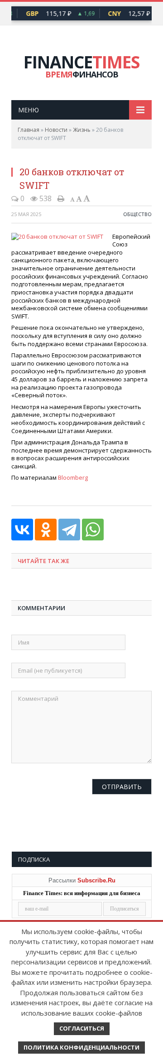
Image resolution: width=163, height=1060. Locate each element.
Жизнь (82, 130)
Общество (137, 214)
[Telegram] (69, 529)
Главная (28, 130)
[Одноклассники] (46, 529)
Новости (56, 130)
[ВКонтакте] (22, 529)
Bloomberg (73, 477)
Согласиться (81, 1028)
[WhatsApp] (93, 529)
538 (45, 198)
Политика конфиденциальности (81, 1047)
